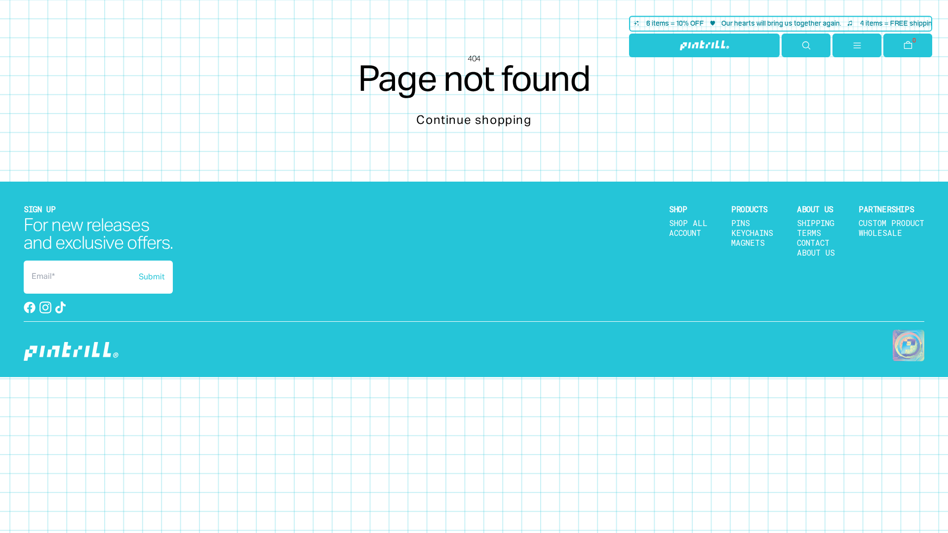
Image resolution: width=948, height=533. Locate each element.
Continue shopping (473, 120)
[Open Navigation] (856, 45)
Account (685, 233)
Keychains (752, 233)
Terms (809, 233)
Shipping (815, 223)
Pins (740, 223)
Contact (813, 242)
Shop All (688, 223)
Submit (152, 277)
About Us (816, 252)
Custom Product (891, 223)
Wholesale (880, 233)
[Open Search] (806, 45)
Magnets (748, 242)
